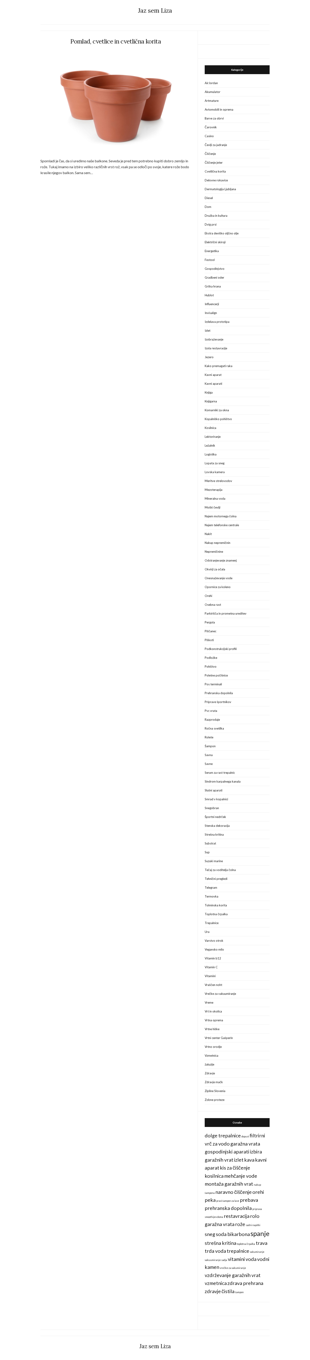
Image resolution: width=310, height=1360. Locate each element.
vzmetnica (216, 1283)
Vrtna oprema (214, 1020)
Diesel (209, 198)
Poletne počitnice (216, 675)
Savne (209, 764)
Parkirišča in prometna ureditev (225, 613)
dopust (245, 1136)
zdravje (213, 1291)
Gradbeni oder (214, 277)
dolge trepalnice (223, 1135)
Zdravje (210, 1073)
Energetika (212, 251)
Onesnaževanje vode (218, 578)
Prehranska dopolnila (219, 693)
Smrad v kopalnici (216, 799)
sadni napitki (253, 1225)
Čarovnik (211, 127)
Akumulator (212, 92)
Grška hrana (213, 286)
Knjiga (209, 392)
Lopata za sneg (214, 463)
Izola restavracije (216, 348)
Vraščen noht (213, 985)
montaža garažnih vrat (229, 1184)
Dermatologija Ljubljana (220, 189)
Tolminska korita (216, 905)
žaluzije (209, 1064)
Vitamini (210, 976)
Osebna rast (213, 604)
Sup (207, 852)
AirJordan (211, 83)
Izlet (207, 330)
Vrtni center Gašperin (219, 1038)
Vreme (209, 1002)
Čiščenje (210, 154)
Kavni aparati (213, 383)
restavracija (236, 1216)
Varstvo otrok (214, 940)
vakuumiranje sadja (216, 1259)
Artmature (212, 100)
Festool (210, 260)
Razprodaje (212, 719)
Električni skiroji (215, 242)
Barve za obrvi (214, 118)
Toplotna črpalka (216, 914)
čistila (227, 1291)
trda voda (215, 1251)
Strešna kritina (214, 834)
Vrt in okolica (213, 1011)
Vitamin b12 (213, 958)
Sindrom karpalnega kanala (223, 781)
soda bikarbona (233, 1234)
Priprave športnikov (218, 702)
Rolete (209, 737)
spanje (260, 1233)
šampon (239, 1292)
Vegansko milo (214, 949)
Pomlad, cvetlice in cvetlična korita (115, 41)
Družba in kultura (216, 215)
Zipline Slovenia (215, 1091)
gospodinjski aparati (227, 1151)
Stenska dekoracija (217, 825)
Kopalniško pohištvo (218, 419)
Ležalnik (210, 445)
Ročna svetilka (214, 728)
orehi (258, 1192)
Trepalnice (212, 923)
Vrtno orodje (213, 1047)
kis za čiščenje (235, 1168)
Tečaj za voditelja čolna (220, 870)
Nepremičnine (214, 551)
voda (251, 1259)
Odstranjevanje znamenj (221, 560)
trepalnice (238, 1251)
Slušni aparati (213, 790)
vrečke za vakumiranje (233, 1267)
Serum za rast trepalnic (220, 772)
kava (249, 1160)
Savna (209, 755)
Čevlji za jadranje (216, 145)
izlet (239, 1160)
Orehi (208, 596)
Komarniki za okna (217, 410)
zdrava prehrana (245, 1283)
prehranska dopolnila (228, 1208)
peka (210, 1200)
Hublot (209, 295)
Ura (207, 932)
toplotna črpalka (246, 1243)
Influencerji (212, 304)
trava (261, 1243)
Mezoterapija (213, 489)
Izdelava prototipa (217, 322)
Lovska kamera (215, 472)
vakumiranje (257, 1251)
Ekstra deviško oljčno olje (222, 233)
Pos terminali (213, 684)
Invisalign (211, 313)
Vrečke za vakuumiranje (220, 993)
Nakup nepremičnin (217, 543)
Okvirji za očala (215, 569)
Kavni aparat (213, 375)
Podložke (211, 657)
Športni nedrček (215, 817)
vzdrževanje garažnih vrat (233, 1275)
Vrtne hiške (212, 1029)
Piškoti (209, 640)
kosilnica (214, 1176)
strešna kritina (220, 1243)
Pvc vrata (211, 711)
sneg (210, 1234)
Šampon (210, 746)
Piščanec (210, 631)
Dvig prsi (211, 224)
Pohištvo (211, 666)
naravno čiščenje (233, 1192)
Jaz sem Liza (155, 10)
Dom (208, 207)
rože (240, 1224)
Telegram (211, 887)
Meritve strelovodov (218, 481)
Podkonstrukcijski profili (221, 649)
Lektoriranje (213, 436)
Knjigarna (211, 401)
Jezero (209, 357)
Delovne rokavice (216, 180)
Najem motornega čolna (220, 516)
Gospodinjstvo (214, 268)
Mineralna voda (215, 498)
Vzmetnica (211, 1055)
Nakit (208, 534)
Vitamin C (211, 967)
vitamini (236, 1259)
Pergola (210, 622)
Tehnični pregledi (216, 879)
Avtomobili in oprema (219, 109)
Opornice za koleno (218, 587)
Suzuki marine (214, 861)
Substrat (210, 843)
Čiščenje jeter (214, 162)
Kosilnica (210, 428)
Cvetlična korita (215, 171)
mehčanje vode (240, 1176)
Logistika (211, 454)
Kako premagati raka (218, 366)
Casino (209, 136)
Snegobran (212, 808)
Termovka (211, 896)
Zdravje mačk (214, 1082)
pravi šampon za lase (227, 1200)
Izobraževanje (214, 339)
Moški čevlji (212, 507)
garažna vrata (245, 1144)
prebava (249, 1200)
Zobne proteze (214, 1100)
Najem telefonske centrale (222, 525)
